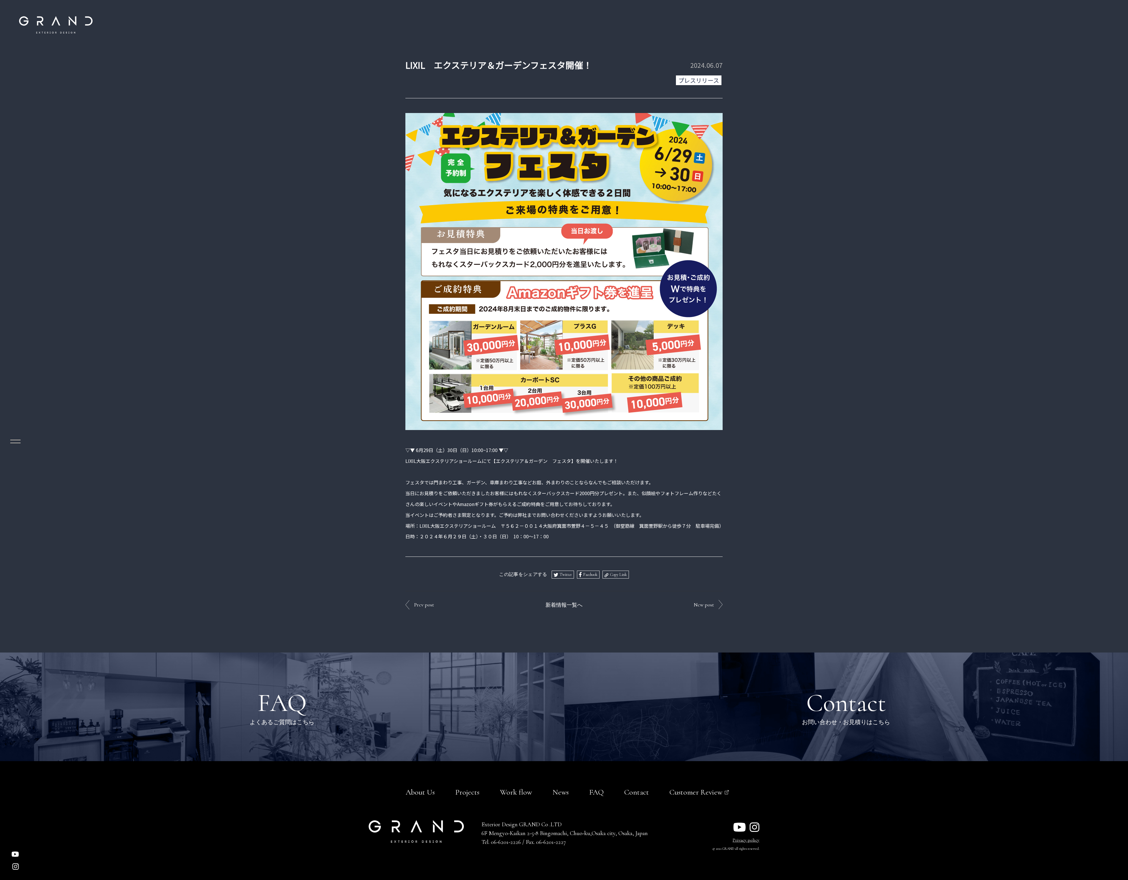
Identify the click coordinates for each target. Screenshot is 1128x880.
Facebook (590, 574)
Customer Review (695, 792)
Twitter (566, 574)
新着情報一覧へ (564, 605)
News (561, 792)
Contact (636, 792)
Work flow (516, 792)
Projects (467, 792)
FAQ (596, 792)
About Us (420, 792)
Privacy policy (746, 840)
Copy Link (618, 574)
